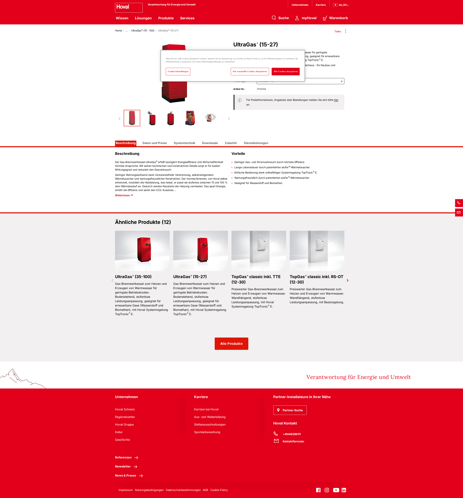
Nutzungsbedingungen (149, 490)
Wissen (122, 18)
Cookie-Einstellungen (178, 71)
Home (118, 30)
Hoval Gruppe (124, 424)
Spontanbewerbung (207, 432)
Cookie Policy (219, 490)
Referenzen (123, 457)
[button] (290, 410)
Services (187, 18)
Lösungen (143, 18)
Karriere (321, 4)
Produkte (166, 18)
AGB (205, 490)
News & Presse (125, 475)
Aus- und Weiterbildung (209, 417)
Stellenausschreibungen (209, 424)
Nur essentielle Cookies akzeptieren (250, 71)
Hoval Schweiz (125, 409)
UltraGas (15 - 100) (142, 30)
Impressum (126, 490)
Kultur (119, 432)
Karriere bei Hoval (206, 409)
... (127, 30)
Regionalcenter (125, 417)
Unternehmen (300, 4)
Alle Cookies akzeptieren (286, 71)
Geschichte (122, 439)
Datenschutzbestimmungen (183, 490)
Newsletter (123, 466)
